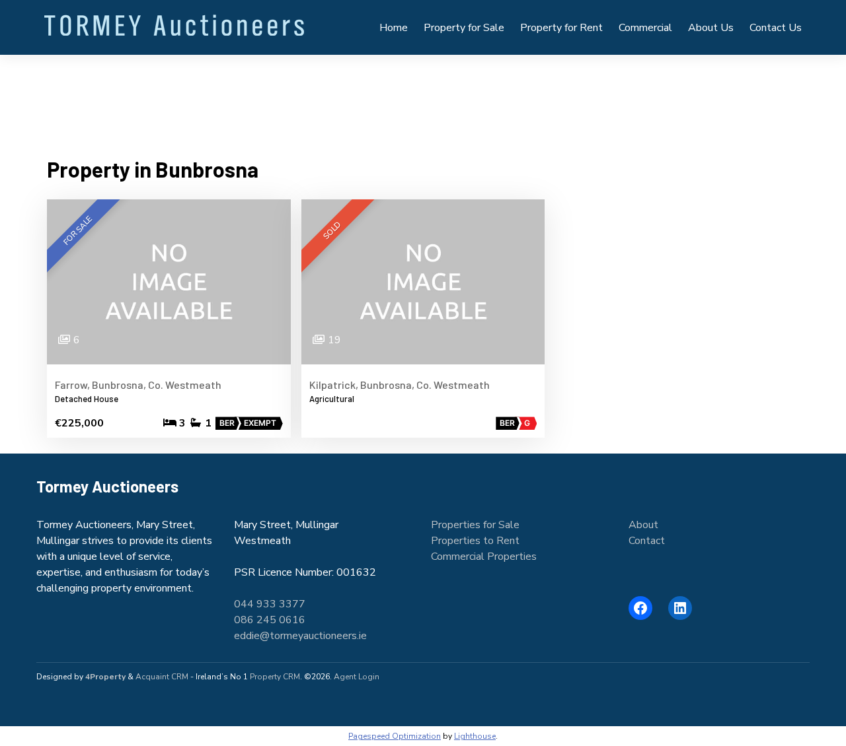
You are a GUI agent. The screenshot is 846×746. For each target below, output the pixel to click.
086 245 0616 (269, 620)
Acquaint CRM (161, 676)
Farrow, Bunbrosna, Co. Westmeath (138, 384)
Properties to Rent (475, 540)
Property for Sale (464, 27)
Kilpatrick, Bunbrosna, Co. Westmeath (399, 384)
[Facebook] (640, 608)
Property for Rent (561, 27)
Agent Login (356, 676)
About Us (711, 27)
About (643, 525)
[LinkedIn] (680, 608)
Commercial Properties (484, 556)
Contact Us (776, 27)
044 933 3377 (269, 604)
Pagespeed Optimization (394, 736)
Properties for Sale (475, 525)
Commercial (645, 27)
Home (393, 27)
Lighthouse (475, 736)
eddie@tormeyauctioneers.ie (300, 635)
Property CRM (275, 676)
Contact (647, 540)
